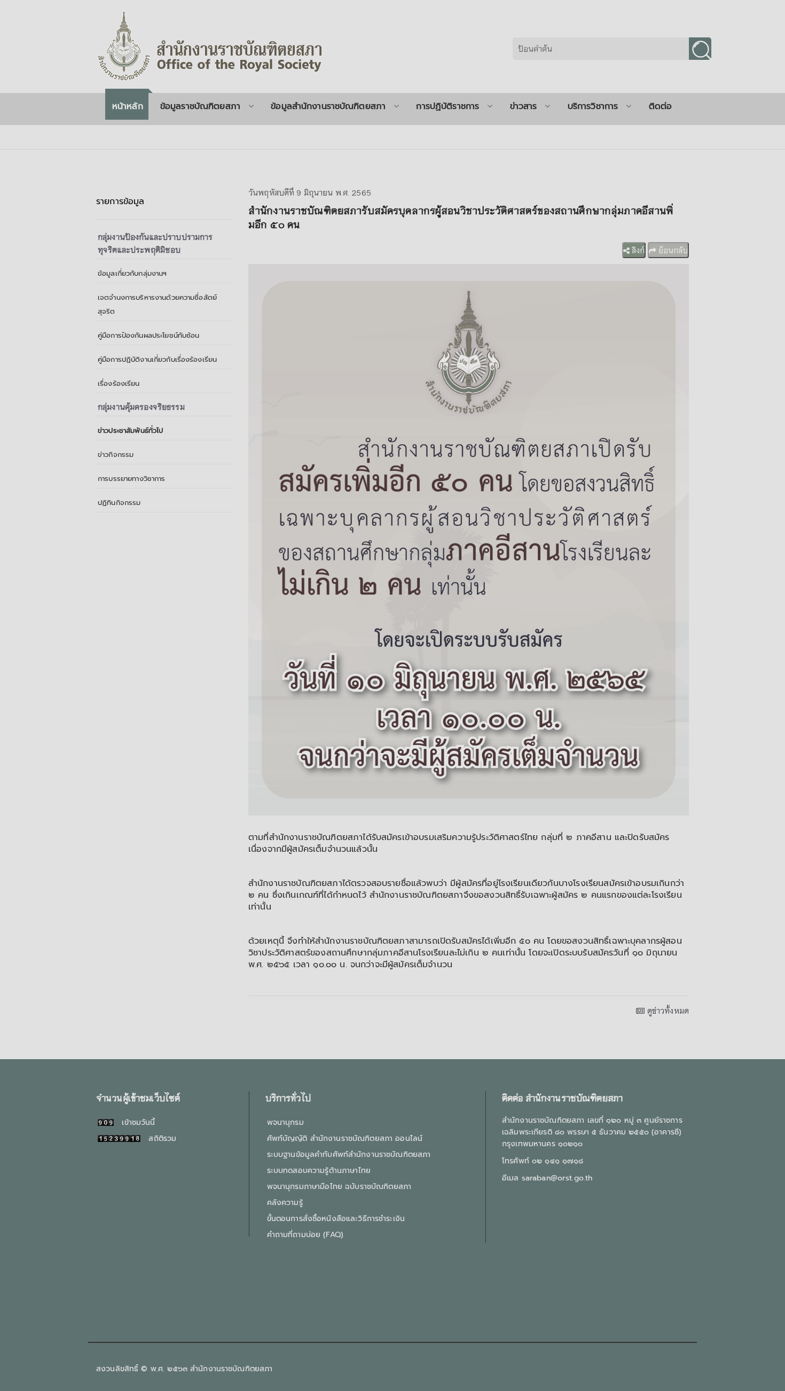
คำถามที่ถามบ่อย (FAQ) (305, 1234)
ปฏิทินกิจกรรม (119, 503)
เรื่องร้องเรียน (119, 383)
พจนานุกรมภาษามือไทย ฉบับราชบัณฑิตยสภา (339, 1186)
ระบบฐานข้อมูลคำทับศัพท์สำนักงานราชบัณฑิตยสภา (349, 1154)
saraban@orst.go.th (557, 1178)
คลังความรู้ (285, 1202)
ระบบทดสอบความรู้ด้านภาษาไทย (319, 1170)
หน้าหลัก (127, 106)
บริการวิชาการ (593, 106)
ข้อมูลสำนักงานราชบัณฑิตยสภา (328, 106)
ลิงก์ (637, 250)
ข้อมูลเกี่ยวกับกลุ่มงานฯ (132, 273)
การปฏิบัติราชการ (447, 106)
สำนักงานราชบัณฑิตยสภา (231, 1368)
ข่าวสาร (523, 106)
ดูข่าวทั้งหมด (667, 1010)
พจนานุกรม (285, 1122)
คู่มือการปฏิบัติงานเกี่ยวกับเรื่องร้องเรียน (157, 359)
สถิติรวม (158, 1138)
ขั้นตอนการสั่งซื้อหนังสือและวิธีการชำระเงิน (336, 1218)
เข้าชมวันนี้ (134, 1122)
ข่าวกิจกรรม (116, 454)
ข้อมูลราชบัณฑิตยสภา (200, 106)
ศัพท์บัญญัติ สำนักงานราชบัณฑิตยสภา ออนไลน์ (344, 1138)
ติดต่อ (660, 106)
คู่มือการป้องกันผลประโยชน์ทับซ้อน (149, 335)
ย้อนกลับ (672, 250)
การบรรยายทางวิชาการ (132, 478)
